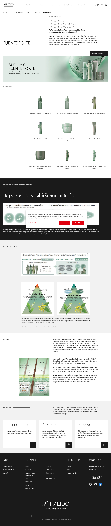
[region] (56, 219)
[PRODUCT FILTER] (19, 434)
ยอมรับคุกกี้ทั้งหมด (77, 223)
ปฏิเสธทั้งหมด (65, 223)
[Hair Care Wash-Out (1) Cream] (94, 132)
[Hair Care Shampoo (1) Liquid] (94, 105)
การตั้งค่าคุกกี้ (32, 223)
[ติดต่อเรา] (91, 434)
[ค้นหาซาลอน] (55, 434)
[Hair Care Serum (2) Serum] (40, 105)
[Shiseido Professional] (8, 5)
